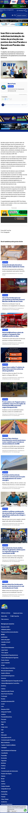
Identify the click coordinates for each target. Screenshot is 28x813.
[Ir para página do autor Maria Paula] (3, 87)
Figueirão (3, 761)
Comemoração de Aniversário (9, 771)
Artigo (3, 666)
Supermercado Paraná (7, 692)
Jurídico (3, 715)
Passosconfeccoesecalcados (9, 632)
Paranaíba (4, 756)
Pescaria (3, 720)
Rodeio (3, 699)
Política (3, 766)
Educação (4, 735)
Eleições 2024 (5, 710)
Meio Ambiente (5, 743)
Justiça (3, 784)
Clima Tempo (5, 800)
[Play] (3, 104)
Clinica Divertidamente (7, 648)
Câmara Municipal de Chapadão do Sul (12, 681)
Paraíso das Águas (6, 774)
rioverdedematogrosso (7, 676)
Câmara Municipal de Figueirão (9, 658)
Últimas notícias (5, 613)
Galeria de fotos (18, 614)
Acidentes (4, 802)
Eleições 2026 (5, 627)
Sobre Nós (4, 617)
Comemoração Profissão (8, 740)
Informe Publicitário (6, 805)
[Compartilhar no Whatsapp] (3, 100)
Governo (3, 679)
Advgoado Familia (6, 712)
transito (3, 645)
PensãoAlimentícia (6, 717)
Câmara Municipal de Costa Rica (10, 684)
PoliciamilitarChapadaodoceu (9, 656)
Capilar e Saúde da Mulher (8, 745)
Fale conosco (5, 620)
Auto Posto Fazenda (7, 694)
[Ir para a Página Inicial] (3, 15)
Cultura (3, 689)
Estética (3, 686)
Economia (4, 758)
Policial (3, 797)
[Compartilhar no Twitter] (8, 100)
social (2, 704)
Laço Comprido (5, 663)
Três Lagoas (4, 653)
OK (8, 811)
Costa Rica (4, 795)
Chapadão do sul (6, 789)
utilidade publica (5, 630)
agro (2, 733)
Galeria (3, 777)
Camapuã (3, 748)
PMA (2, 725)
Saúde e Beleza (5, 674)
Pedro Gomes (5, 661)
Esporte (3, 722)
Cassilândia (4, 753)
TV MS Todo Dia (14, 617)
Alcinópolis (4, 792)
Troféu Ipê (4, 697)
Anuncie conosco (21, 15)
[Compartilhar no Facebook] (5, 100)
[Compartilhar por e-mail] (10, 100)
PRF (2, 730)
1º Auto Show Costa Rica (8, 669)
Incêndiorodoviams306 (7, 702)
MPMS (3, 635)
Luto (2, 707)
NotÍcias (3, 764)
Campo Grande (5, 787)
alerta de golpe (5, 640)
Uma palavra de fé (6, 738)
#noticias (5, 263)
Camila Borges (16, 310)
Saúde (3, 782)
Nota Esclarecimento (7, 671)
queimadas (4, 637)
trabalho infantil (5, 643)
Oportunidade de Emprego (8, 751)
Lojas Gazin (4, 650)
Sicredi (3, 769)
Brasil (2, 779)
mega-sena (4, 727)
